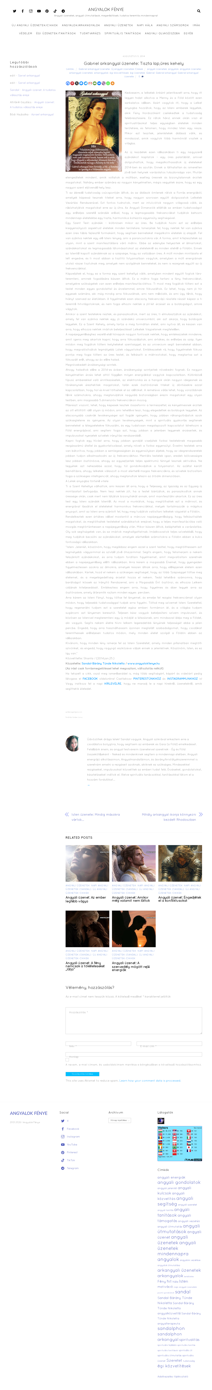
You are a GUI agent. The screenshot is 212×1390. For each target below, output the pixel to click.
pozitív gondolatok (166, 1293)
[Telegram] (86, 83)
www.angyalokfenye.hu (144, 663)
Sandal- (87, 663)
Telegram (72, 1168)
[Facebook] (68, 83)
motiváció (165, 1287)
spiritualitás (189, 1340)
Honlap (74, 1057)
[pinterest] (47, 11)
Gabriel (150, 73)
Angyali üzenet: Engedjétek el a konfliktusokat (179, 899)
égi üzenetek (137, 73)
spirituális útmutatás (170, 1356)
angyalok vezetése (190, 1260)
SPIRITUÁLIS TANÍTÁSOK (123, 33)
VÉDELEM (25, 33)
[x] (14, 11)
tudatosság (189, 1361)
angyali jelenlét (167, 1188)
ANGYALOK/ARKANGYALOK (81, 25)
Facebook (72, 1129)
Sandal (70, 69)
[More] (112, 83)
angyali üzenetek (157, 69)
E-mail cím (148, 1046)
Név (73, 1046)
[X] (77, 83)
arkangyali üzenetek (81, 73)
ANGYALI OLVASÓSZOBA (162, 33)
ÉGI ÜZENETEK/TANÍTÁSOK (56, 33)
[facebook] (22, 11)
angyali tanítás (165, 1210)
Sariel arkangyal (29, 76)
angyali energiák (171, 1177)
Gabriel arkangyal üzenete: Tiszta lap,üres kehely (134, 64)
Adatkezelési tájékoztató (173, 1377)
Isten (183, 1281)
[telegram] (63, 11)
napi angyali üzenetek (185, 1287)
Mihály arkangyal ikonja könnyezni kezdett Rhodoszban (169, 817)
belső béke (189, 1276)
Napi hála (145, 25)
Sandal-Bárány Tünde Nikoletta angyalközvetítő (176, 1308)
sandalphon (171, 1329)
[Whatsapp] (108, 83)
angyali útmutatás (170, 1227)
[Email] (95, 83)
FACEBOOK (90, 679)
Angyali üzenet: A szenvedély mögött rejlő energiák (131, 967)
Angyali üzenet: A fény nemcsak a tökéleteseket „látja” (85, 966)
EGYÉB (188, 33)
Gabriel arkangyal (166, 73)
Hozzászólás (78, 1012)
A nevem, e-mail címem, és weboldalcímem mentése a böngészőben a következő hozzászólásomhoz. (134, 1065)
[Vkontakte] (99, 83)
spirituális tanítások (168, 1351)
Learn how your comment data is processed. (150, 1081)
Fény (162, 1281)
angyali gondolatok (179, 1183)
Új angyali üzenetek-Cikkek (127, 69)
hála (175, 1282)
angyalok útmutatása (169, 1266)
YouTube (71, 1145)
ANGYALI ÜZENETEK (118, 25)
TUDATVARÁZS (90, 33)
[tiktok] (55, 11)
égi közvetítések (119, 73)
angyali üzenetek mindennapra (177, 1248)
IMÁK (196, 25)
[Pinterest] (72, 83)
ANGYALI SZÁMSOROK (173, 25)
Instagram (73, 1137)
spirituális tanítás (186, 1345)
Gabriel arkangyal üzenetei (94, 69)
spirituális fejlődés (167, 1345)
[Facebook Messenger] (81, 83)
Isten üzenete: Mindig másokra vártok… (96, 817)
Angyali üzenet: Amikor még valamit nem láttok (131, 899)
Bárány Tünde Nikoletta (108, 663)
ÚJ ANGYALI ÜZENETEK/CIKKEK (35, 25)
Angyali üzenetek (78, 886)
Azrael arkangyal (42, 115)
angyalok (173, 69)
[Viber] (104, 83)
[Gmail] (90, 83)
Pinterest (72, 1152)
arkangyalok (101, 73)
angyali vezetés (189, 1221)
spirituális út (185, 1351)
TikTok (70, 1160)
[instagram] (30, 11)
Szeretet (174, 1361)
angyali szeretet (187, 1205)
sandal (182, 1292)
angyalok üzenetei (190, 69)
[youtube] (39, 11)
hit (169, 1281)
